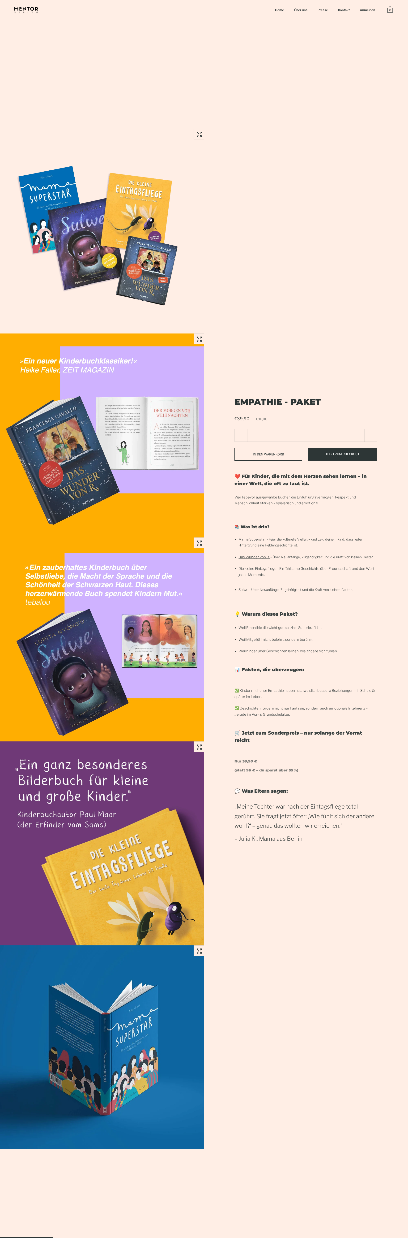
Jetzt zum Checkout (342, 454)
